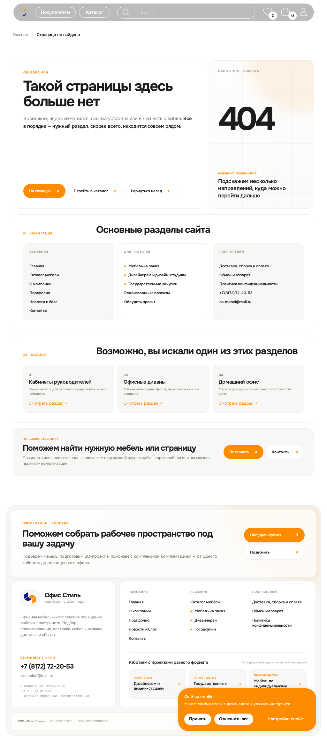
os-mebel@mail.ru (235, 301)
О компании (40, 284)
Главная (20, 34)
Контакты (38, 310)
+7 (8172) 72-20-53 (235, 292)
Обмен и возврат (234, 275)
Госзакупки (205, 629)
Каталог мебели (44, 275)
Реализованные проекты (147, 292)
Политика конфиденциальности (248, 284)
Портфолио (39, 292)
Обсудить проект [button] (274, 535)
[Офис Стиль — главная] (30, 598)
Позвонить (243, 452)
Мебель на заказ (143, 266)
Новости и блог (43, 301)
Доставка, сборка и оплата (244, 266)
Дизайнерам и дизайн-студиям (157, 275)
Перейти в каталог (95, 191)
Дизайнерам (205, 620)
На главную (44, 191)
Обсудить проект (140, 301)
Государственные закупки (152, 284)
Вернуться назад (151, 191)
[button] (55, 12)
